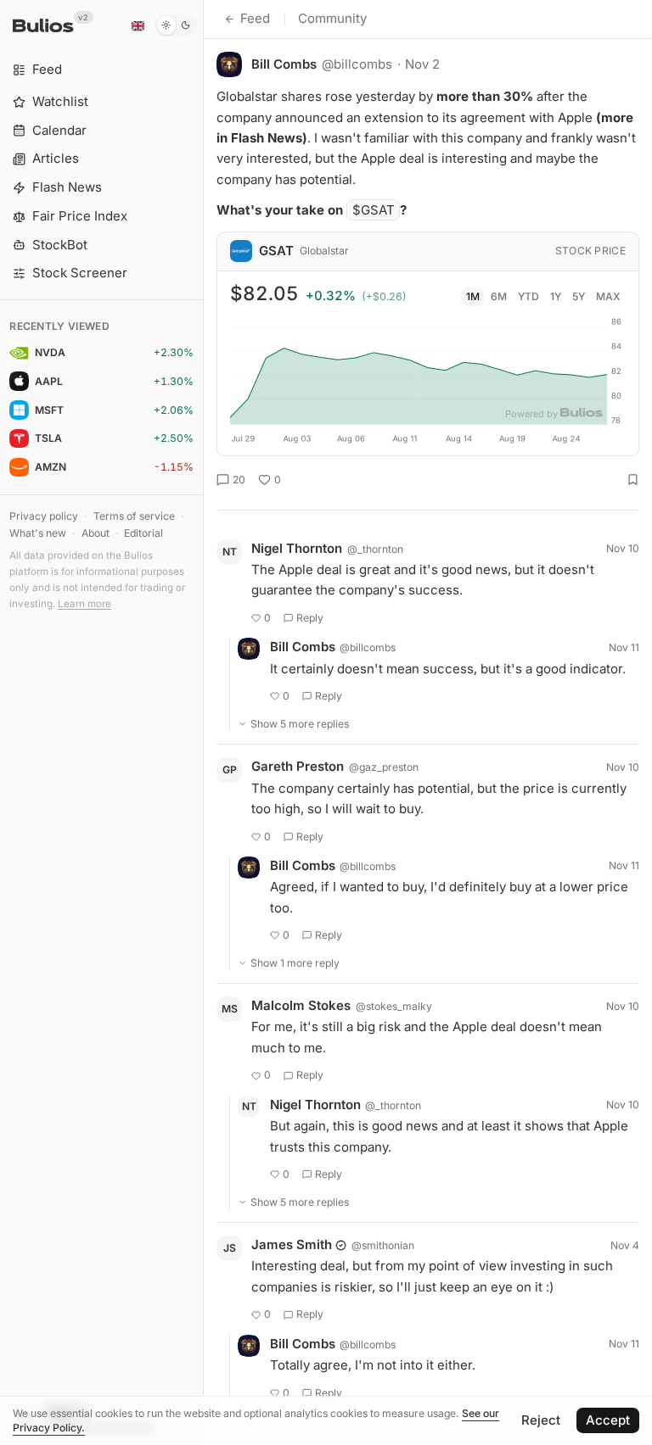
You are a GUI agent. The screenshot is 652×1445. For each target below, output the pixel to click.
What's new (37, 533)
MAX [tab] (608, 296)
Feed (255, 18)
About (96, 533)
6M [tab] (499, 296)
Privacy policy (43, 516)
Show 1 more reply (295, 963)
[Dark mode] (176, 25)
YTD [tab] (528, 296)
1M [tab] (473, 296)
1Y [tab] (555, 296)
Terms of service (134, 516)
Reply (309, 617)
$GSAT (373, 210)
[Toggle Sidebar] (203, 722)
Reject (540, 1420)
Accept (608, 1420)
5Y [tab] (578, 296)
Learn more (84, 604)
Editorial (143, 533)
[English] (137, 25)
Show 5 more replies (299, 723)
